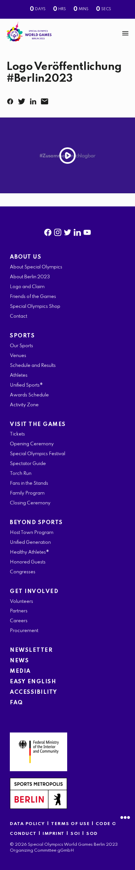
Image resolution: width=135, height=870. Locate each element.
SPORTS (22, 336)
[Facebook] (11, 99)
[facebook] (48, 231)
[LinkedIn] (34, 99)
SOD (92, 834)
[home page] (29, 32)
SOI (75, 834)
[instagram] (58, 231)
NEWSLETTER (31, 650)
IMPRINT (54, 834)
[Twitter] (23, 99)
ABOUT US (25, 257)
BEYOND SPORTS (36, 522)
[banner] (67, 33)
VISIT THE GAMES (38, 424)
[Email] (46, 99)
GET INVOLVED (34, 591)
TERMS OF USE (71, 824)
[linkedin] (77, 231)
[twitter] (67, 231)
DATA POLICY (27, 824)
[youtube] (87, 231)
